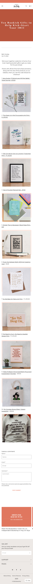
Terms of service (16, 575)
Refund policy (7, 575)
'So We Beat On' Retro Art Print (13, 299)
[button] (26, 6)
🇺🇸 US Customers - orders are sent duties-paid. (16, 1)
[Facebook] (16, 570)
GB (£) (16, 578)
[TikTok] (20, 570)
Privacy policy (25, 575)
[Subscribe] (29, 553)
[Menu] (3, 6)
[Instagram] (12, 570)
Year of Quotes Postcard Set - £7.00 (14, 190)
